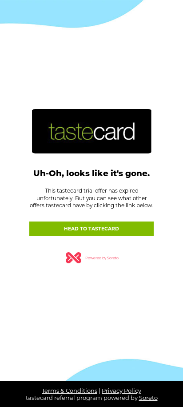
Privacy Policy (121, 390)
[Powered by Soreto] (91, 251)
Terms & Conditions (69, 390)
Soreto (148, 397)
